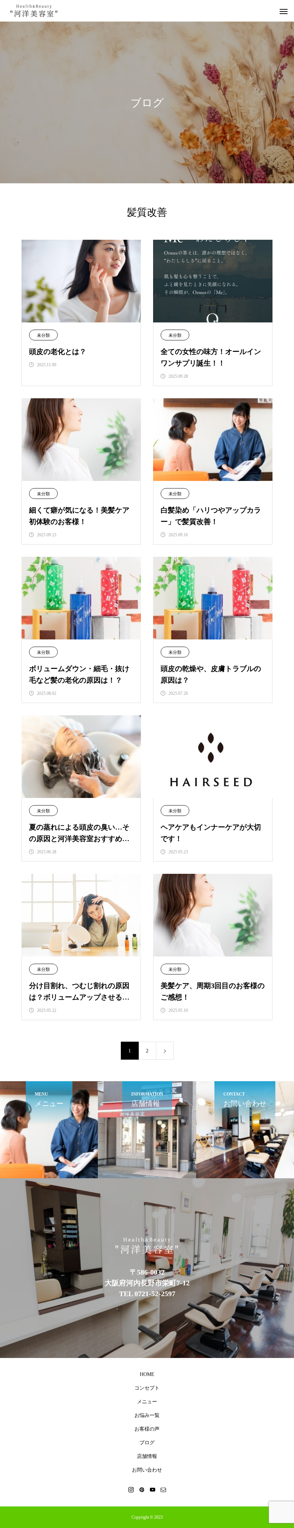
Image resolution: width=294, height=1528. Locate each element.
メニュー (147, 1401)
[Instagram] (130, 1489)
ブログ (147, 1442)
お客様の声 (147, 1429)
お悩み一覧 (147, 1415)
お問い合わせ (147, 1470)
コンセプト (147, 1388)
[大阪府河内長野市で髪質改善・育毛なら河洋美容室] (34, 11)
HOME (147, 1374)
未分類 (43, 335)
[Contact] (163, 1489)
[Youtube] (152, 1489)
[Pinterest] (141, 1489)
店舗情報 (147, 1456)
